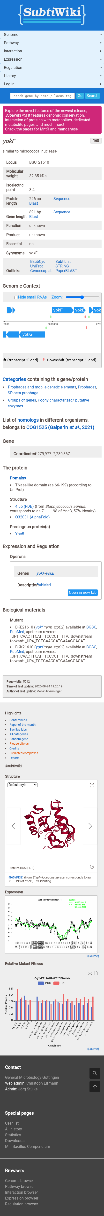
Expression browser (21, 1198)
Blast (33, 203)
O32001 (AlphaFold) (32, 517)
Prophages (87, 387)
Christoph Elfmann (42, 1083)
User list (12, 1123)
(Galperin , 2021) (71, 427)
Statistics (13, 1135)
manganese (68, 129)
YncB (19, 533)
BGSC (91, 627)
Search (92, 95)
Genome (11, 34)
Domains (18, 477)
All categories (18, 734)
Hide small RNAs (32, 297)
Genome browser (19, 1180)
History (10, 75)
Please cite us (19, 743)
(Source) (93, 956)
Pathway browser (20, 1186)
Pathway (11, 42)
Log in (9, 84)
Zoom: (57, 297)
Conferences (18, 720)
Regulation (13, 67)
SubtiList (63, 261)
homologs (28, 420)
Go (80, 95)
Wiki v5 (15, 115)
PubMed (44, 585)
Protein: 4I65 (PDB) (21, 868)
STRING (62, 266)
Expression (13, 59)
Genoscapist (41, 270)
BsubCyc (37, 261)
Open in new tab (83, 592)
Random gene (18, 739)
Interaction (13, 51)
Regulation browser (21, 1204)
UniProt (36, 266)
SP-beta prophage (23, 393)
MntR (44, 129)
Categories (14, 379)
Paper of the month (22, 724)
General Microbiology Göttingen (32, 1077)
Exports (14, 758)
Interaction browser (21, 1192)
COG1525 (37, 427)
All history (13, 1129)
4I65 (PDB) (24, 506)
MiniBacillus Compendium (27, 1146)
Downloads (14, 1140)
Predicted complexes (23, 753)
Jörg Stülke (27, 1089)
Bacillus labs (18, 729)
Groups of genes (22, 400)
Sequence (61, 198)
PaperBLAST (66, 270)
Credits (14, 748)
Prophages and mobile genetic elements (42, 387)
